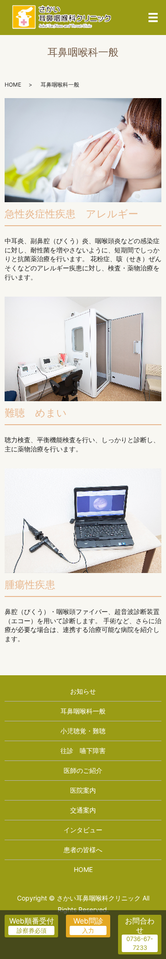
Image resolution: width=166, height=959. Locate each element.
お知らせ (83, 691)
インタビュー (83, 830)
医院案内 (83, 790)
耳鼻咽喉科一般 (83, 711)
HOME (13, 84)
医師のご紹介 (83, 770)
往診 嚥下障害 (83, 750)
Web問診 (88, 920)
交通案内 (83, 810)
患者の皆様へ (83, 850)
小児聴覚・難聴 (83, 731)
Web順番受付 (31, 920)
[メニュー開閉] (153, 17)
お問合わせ (139, 925)
